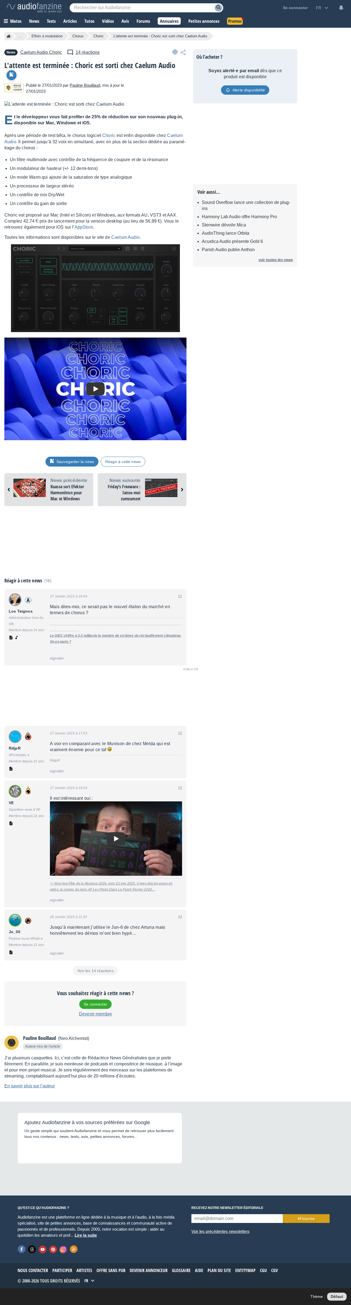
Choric (99, 36)
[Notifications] (341, 7)
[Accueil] (9, 36)
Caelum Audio (125, 237)
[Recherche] (218, 8)
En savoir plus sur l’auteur (29, 1086)
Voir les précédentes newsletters (220, 1231)
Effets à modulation (47, 36)
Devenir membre (95, 1014)
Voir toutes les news (276, 259)
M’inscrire (306, 1218)
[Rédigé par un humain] (14, 88)
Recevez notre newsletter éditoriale (227, 1208)
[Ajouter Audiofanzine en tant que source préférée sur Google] (43, 1150)
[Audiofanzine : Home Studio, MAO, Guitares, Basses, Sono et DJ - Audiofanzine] (34, 8)
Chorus (78, 36)
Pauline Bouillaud (85, 85)
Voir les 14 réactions (95, 971)
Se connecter (95, 1004)
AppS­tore (84, 227)
